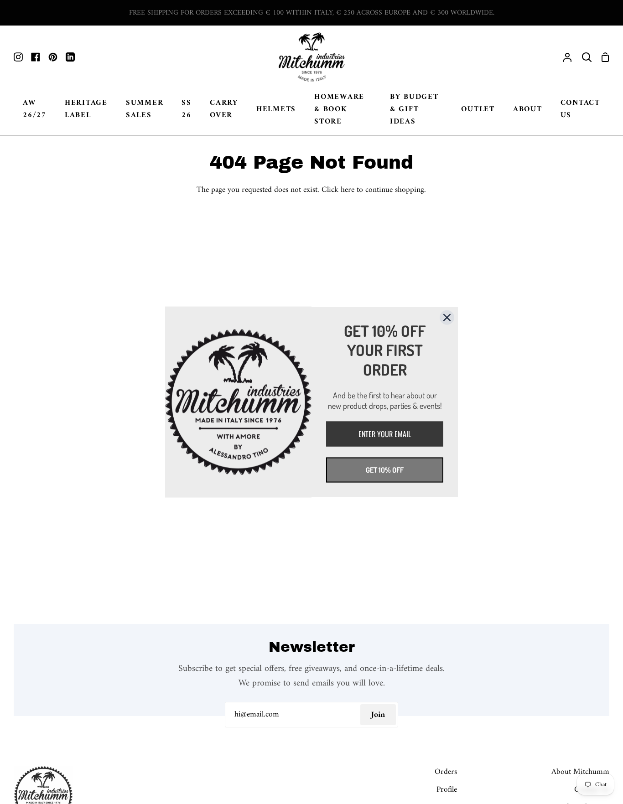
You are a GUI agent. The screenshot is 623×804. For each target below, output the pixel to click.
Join (378, 715)
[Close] (447, 318)
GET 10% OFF (385, 469)
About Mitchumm (580, 772)
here (347, 190)
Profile (446, 790)
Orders (446, 772)
